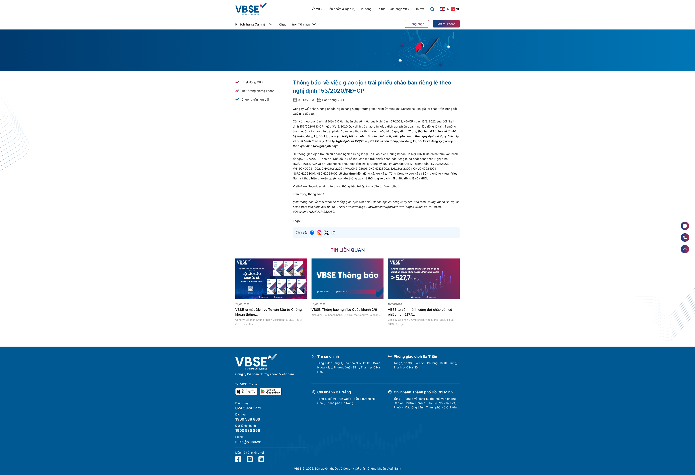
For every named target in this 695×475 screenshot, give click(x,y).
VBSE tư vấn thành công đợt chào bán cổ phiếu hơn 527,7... (420, 312)
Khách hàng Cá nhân (251, 24)
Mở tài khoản (446, 24)
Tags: (297, 221)
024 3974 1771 (248, 408)
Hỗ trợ (419, 9)
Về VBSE (317, 9)
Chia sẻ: (301, 232)
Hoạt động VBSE (252, 82)
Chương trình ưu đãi (255, 99)
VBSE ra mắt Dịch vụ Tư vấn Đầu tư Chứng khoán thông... (268, 312)
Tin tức (381, 9)
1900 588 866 (247, 419)
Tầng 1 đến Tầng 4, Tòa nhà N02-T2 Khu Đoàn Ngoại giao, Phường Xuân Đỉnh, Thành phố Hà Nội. (348, 367)
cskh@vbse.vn (248, 442)
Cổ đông (366, 9)
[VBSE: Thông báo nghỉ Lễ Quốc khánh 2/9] (347, 278)
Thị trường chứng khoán (257, 91)
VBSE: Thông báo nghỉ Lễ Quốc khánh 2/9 (344, 309)
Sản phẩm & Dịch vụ (341, 9)
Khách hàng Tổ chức (295, 24)
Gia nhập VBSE (400, 9)
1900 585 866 (247, 430)
